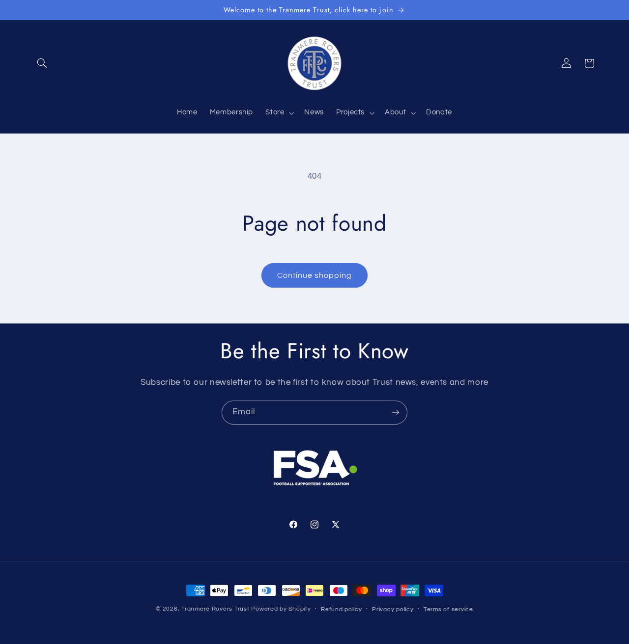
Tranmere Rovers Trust (215, 609)
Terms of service (448, 609)
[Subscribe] (395, 413)
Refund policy (341, 609)
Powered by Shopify (281, 609)
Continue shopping (314, 275)
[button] (42, 63)
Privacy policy (392, 609)
